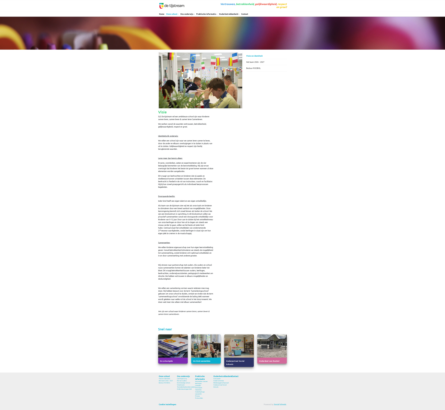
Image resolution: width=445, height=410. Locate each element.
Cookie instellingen (167, 404)
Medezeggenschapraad (220, 383)
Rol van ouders (182, 380)
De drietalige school (183, 383)
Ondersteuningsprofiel (184, 389)
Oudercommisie (218, 380)
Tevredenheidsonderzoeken (184, 387)
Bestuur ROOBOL (253, 68)
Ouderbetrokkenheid (228, 14)
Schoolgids (198, 387)
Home (161, 14)
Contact (244, 14)
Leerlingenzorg (182, 378)
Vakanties (198, 390)
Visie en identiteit (254, 56)
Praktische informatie (206, 14)
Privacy (197, 396)
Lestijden (198, 385)
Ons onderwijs (187, 14)
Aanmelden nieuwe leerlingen (201, 382)
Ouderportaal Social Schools (220, 386)
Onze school (172, 14)
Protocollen (199, 398)
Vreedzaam (181, 385)
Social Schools (280, 404)
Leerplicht (198, 394)
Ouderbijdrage (200, 392)
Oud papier (217, 378)
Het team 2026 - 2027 (255, 62)
